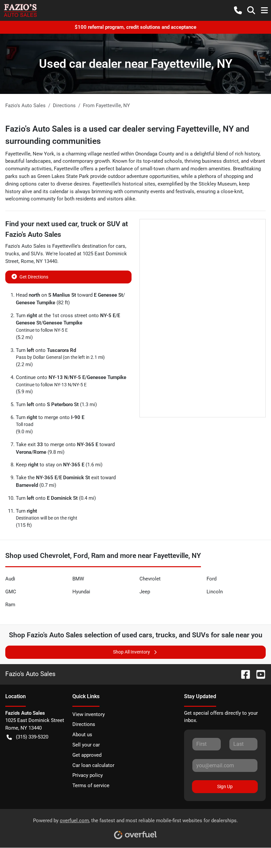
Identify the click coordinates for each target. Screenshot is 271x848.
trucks (12, 254)
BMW (78, 579)
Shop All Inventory (131, 652)
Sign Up (225, 786)
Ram (10, 605)
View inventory (88, 714)
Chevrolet (150, 579)
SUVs (37, 254)
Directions (83, 724)
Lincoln (215, 592)
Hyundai (81, 592)
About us (82, 735)
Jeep (144, 592)
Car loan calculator (93, 765)
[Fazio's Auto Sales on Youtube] (258, 674)
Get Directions (33, 276)
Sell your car (86, 745)
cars (120, 246)
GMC (10, 592)
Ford (211, 579)
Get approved (86, 755)
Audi (10, 579)
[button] (238, 10)
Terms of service (90, 785)
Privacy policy (87, 775)
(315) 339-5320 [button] (32, 737)
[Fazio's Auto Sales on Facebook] (243, 674)
